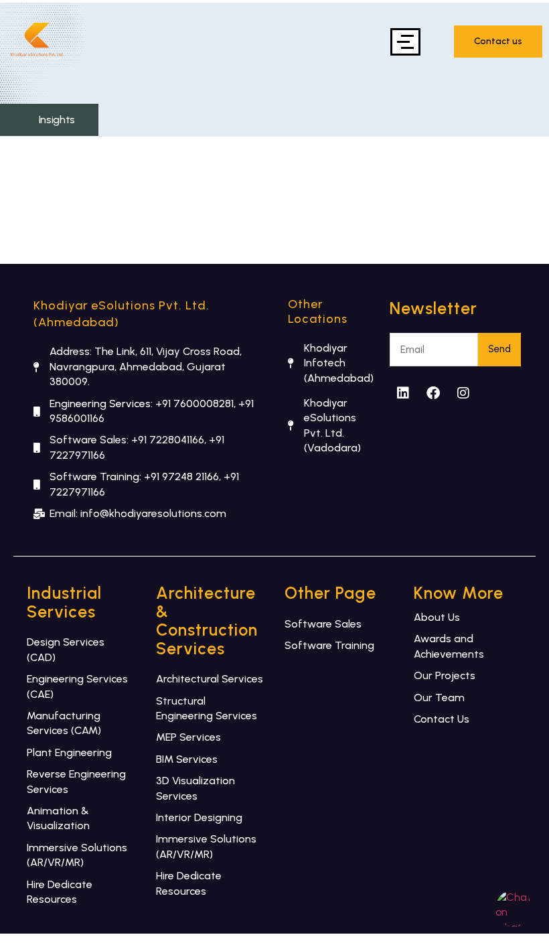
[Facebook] (433, 393)
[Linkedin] (403, 393)
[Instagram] (463, 393)
